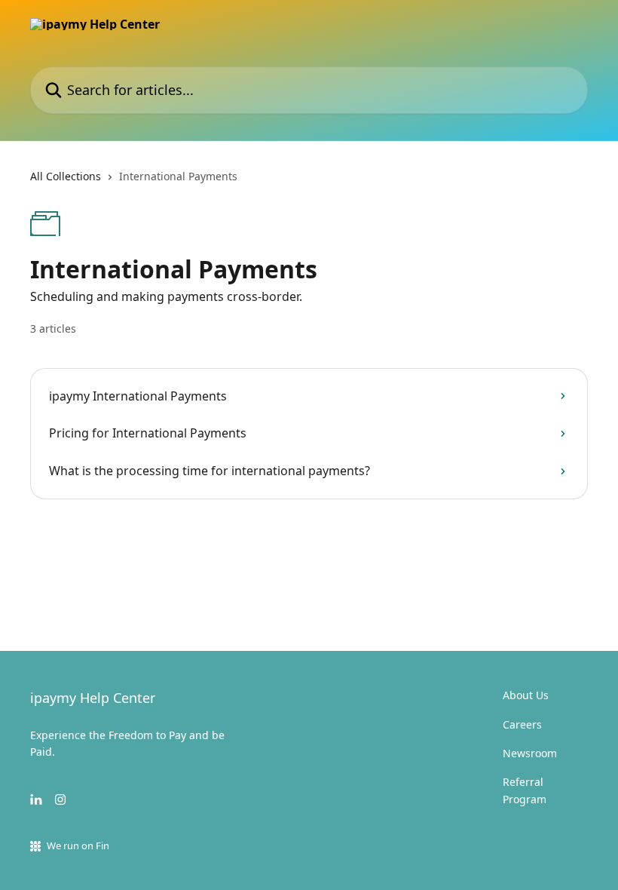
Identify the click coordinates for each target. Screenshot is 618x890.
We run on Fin (78, 845)
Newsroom (530, 753)
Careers (522, 724)
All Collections (65, 176)
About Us (526, 695)
